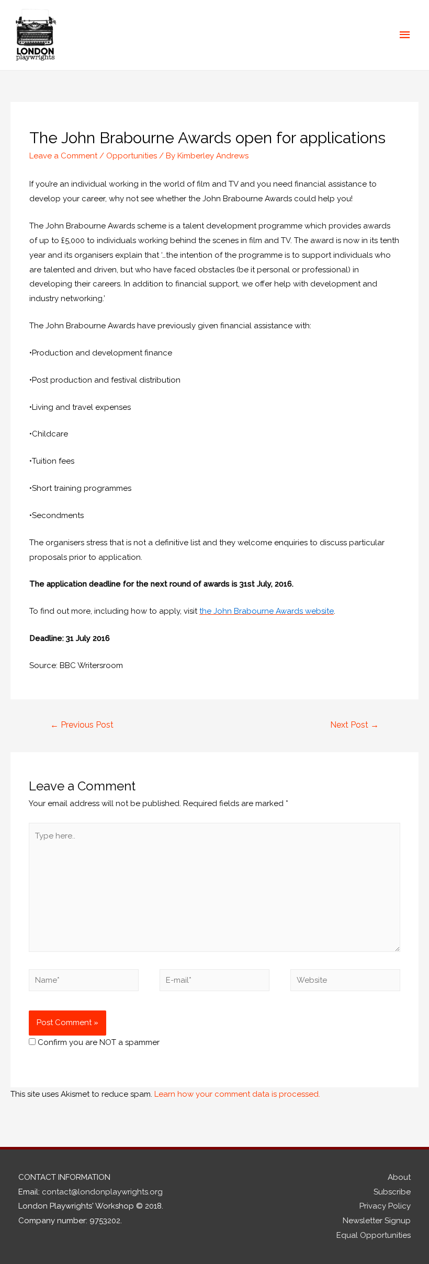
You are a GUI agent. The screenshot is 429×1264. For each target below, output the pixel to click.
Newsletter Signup (377, 1220)
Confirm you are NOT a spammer (98, 1042)
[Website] (345, 982)
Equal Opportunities (373, 1235)
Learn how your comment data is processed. (237, 1094)
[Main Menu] (405, 35)
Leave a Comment (63, 155)
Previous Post (82, 725)
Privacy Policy (385, 1206)
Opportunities (131, 155)
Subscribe (392, 1192)
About (399, 1177)
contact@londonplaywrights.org (102, 1192)
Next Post (354, 725)
